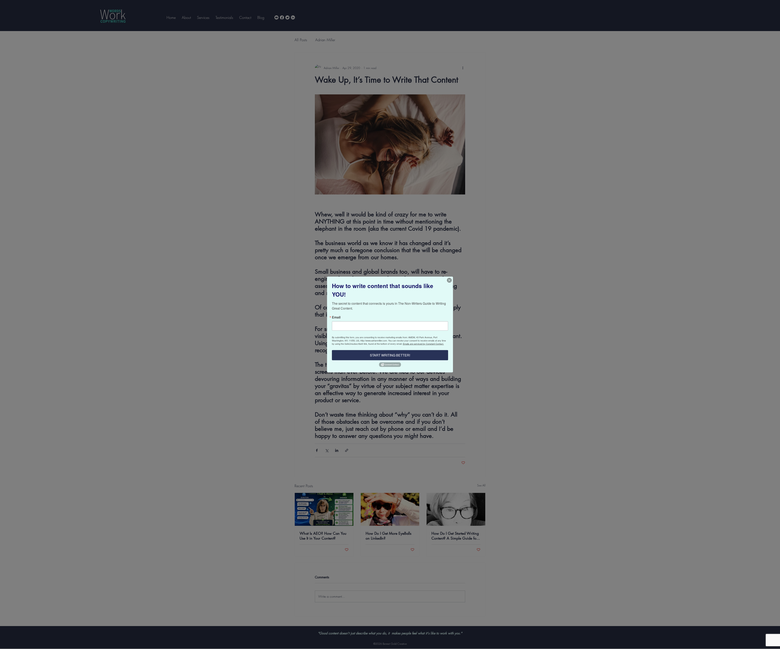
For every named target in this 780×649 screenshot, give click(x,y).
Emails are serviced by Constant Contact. (423, 343)
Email (336, 317)
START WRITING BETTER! (390, 355)
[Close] (449, 280)
